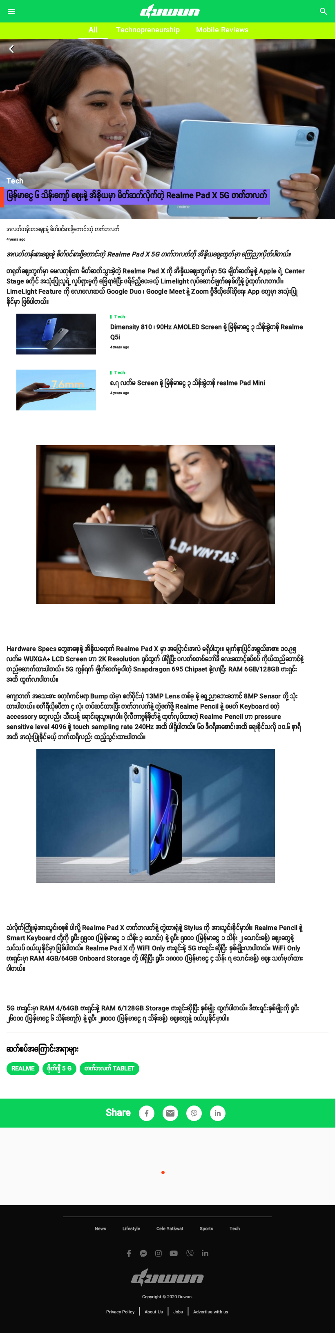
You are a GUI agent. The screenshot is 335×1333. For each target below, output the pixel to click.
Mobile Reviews (222, 30)
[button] (23, 1068)
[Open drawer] (11, 11)
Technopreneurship (148, 30)
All (93, 30)
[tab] (93, 30)
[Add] (146, 1113)
